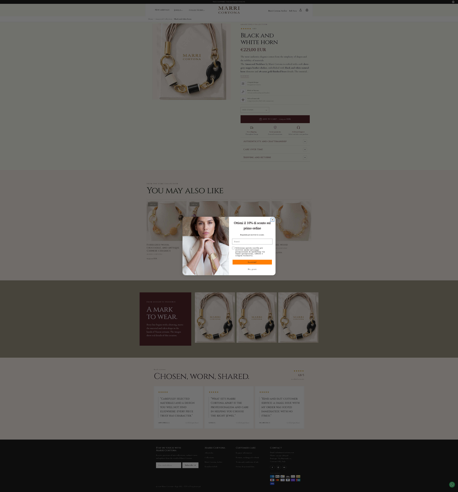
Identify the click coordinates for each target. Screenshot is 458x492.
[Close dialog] (272, 220)
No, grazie (252, 269)
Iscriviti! (252, 262)
